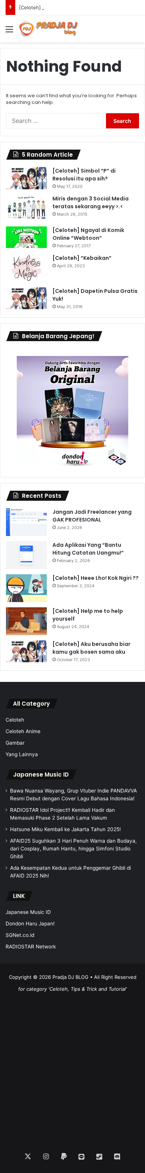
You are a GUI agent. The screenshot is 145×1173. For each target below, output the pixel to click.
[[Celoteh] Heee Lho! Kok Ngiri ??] (26, 588)
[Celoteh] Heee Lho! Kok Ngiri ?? (57, 7)
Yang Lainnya (22, 754)
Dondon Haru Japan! (30, 924)
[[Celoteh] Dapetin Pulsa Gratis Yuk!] (26, 298)
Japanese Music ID (41, 774)
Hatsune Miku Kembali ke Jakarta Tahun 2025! (65, 829)
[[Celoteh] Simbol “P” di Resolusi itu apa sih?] (26, 178)
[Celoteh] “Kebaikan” (82, 258)
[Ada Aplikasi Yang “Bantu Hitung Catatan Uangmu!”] (26, 555)
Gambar (15, 743)
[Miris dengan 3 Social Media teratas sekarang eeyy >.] (26, 208)
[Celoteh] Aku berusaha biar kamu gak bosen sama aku (91, 648)
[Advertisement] (72, 1067)
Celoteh (15, 720)
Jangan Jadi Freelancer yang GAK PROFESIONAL (92, 515)
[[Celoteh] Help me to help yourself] (26, 621)
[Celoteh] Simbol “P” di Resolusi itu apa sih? (84, 174)
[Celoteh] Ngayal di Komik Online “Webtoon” (88, 234)
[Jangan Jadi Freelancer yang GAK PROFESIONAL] (26, 522)
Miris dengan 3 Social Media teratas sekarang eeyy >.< (90, 202)
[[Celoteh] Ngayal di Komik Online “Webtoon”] (26, 237)
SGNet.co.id (20, 935)
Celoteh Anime (23, 731)
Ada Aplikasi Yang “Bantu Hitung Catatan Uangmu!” (88, 548)
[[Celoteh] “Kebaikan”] (26, 268)
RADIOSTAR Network (31, 947)
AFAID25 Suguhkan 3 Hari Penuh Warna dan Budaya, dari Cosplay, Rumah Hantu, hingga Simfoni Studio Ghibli (73, 848)
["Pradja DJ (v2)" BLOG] (48, 28)
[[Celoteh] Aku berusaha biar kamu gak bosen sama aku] (26, 651)
